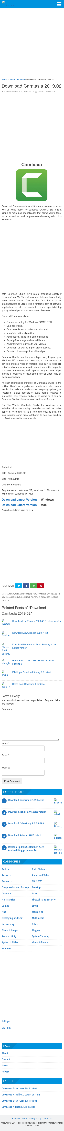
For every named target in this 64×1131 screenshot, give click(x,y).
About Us (16, 1118)
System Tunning (40, 936)
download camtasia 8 (30, 597)
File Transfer (8, 899)
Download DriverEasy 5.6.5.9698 (26, 823)
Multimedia (38, 918)
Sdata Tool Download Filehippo (28, 684)
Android (6, 869)
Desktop (36, 887)
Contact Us (48, 1118)
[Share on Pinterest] (40, 585)
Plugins (36, 930)
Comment (7, 709)
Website (6, 767)
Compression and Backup (15, 887)
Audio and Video (11, 92)
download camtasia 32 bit (48, 594)
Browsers (6, 881)
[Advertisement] (32, 44)
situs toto (6, 1028)
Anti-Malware (39, 869)
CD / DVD (37, 881)
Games (5, 905)
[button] (59, 4)
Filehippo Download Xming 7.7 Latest (31, 672)
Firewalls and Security (43, 899)
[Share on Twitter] (18, 585)
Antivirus (6, 875)
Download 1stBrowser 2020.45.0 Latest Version (37, 621)
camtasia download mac (25, 594)
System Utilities (10, 942)
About (5, 1053)
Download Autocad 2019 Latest (24, 835)
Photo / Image (10, 930)
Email (5, 755)
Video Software (40, 942)
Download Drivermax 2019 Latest (26, 800)
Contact (6, 1059)
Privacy (5, 1071)
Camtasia (10, 594)
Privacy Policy (35, 1118)
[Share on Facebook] (26, 585)
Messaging (37, 911)
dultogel (6, 1021)
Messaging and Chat (12, 918)
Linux (35, 905)
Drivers (36, 893)
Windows (27, 92)
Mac (20, 92)
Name (5, 743)
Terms (5, 1065)
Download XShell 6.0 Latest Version (27, 811)
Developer (7, 893)
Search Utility (9, 936)
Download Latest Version (19, 499)
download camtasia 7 (11, 597)
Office (35, 924)
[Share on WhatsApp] (33, 585)
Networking (8, 924)
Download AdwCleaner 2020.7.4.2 (30, 632)
